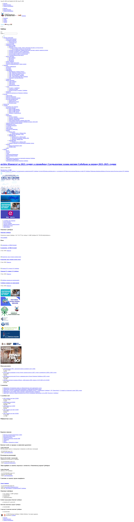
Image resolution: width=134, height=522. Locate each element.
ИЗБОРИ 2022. (12, 135)
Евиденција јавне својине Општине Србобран (17, 160)
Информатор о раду (10, 124)
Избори (8, 130)
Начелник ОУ (12, 46)
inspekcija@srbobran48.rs (10, 462)
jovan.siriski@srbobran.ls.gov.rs (11, 487)
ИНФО (5, 149)
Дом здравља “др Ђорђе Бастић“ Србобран (16, 488)
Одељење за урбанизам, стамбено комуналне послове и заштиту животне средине (28, 50)
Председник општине (11, 38)
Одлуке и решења (13, 116)
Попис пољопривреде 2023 (15, 145)
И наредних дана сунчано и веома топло (11, 259)
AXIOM (13, 515)
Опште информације (11, 66)
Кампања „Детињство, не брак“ (10, 442)
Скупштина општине (11, 40)
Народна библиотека (11, 96)
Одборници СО (12, 42)
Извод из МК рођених (14, 109)
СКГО (4, 441)
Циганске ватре (12, 103)
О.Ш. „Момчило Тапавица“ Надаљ (17, 72)
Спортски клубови (13, 89)
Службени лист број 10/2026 (12, 413)
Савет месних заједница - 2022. (16, 134)
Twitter (4, 19)
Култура (5, 94)
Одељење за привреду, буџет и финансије (19, 51)
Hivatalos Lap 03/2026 (10, 402)
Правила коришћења (8, 6)
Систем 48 (8, 126)
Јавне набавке (9, 128)
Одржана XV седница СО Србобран (10, 271)
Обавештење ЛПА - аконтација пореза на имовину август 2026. (20, 368)
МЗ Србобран (12, 57)
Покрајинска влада (7, 437)
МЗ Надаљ (11, 60)
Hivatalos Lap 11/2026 (10, 406)
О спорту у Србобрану (14, 87)
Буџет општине (7, 222)
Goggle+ (5, 20)
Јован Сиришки (5, 483)
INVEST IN (6, 104)
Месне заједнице (10, 56)
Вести (7, 150)
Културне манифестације (12, 99)
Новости (9, 250)
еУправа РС (6, 439)
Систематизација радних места (16, 55)
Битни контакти (7, 4)
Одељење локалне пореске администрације (19, 52)
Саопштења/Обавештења (12, 154)
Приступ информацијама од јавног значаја (16, 64)
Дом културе (9, 95)
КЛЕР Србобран (10, 61)
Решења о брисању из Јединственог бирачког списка (21, 143)
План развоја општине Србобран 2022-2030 (19, 120)
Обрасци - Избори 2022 (17, 139)
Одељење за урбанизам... (12, 129)
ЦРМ (7, 148)
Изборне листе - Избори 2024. (19, 133)
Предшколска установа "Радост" (16, 71)
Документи (9, 115)
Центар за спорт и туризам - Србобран (18, 90)
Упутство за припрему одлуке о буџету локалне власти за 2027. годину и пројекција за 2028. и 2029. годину (31, 372)
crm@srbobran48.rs (8, 452)
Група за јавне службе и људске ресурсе (21, 49)
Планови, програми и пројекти (16, 118)
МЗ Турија (11, 59)
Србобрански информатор (12, 159)
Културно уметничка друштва (13, 98)
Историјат (8, 67)
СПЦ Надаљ (12, 84)
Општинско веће (10, 44)
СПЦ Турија (12, 82)
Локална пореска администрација (14, 123)
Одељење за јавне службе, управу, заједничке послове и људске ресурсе (26, 47)
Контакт (5, 3)
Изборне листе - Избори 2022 (19, 136)
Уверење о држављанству (15, 113)
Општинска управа (10, 45)
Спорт (7, 86)
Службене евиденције (11, 125)
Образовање (9, 70)
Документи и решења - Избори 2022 (20, 138)
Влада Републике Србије (9, 436)
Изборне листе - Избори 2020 (19, 141)
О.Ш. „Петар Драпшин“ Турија (16, 74)
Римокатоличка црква (14, 85)
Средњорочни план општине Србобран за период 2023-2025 (23, 121)
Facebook (5, 18)
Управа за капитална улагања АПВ (11, 438)
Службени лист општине (12, 106)
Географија (8, 69)
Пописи (8, 144)
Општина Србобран (6, 232)
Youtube (5, 22)
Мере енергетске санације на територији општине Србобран (20, 158)
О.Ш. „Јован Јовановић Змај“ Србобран (18, 76)
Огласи (8, 157)
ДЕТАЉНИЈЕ (4, 237)
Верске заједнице (10, 80)
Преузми (6, 170)
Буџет (7, 114)
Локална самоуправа (8, 37)
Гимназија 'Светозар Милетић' (16, 77)
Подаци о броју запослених (12, 62)
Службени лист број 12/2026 (12, 398)
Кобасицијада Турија (14, 101)
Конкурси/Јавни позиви (12, 155)
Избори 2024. (12, 131)
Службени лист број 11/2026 (11, 409)
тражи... (2, 33)
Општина (5, 65)
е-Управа (5, 105)
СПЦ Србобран (12, 81)
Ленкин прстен (12, 100)
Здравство (8, 79)
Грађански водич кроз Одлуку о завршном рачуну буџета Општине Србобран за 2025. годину (27, 376)
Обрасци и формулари (14, 119)
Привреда (8, 91)
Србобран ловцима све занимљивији (10, 283)
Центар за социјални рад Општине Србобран (17, 93)
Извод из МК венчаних (14, 110)
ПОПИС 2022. (12, 147)
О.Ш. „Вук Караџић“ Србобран (16, 75)
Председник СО (13, 41)
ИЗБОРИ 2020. (12, 140)
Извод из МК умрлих (14, 111)
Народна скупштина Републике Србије (12, 434)
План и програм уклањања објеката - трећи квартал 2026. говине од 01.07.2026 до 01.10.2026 (27, 380)
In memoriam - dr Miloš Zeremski (9, 247)
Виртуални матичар (11, 108)
